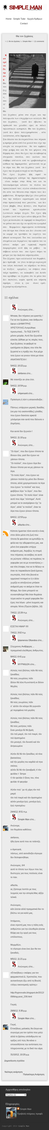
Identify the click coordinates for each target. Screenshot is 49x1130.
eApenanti (23, 393)
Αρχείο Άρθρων (34, 19)
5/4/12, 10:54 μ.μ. (18, 386)
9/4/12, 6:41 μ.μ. (18, 656)
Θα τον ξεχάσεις (14, 41)
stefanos (22, 373)
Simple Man (27, 41)
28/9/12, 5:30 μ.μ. (18, 1011)
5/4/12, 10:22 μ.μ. (18, 366)
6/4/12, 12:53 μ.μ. (18, 517)
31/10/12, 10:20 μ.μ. (19, 1054)
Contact (24, 23)
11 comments (39, 41)
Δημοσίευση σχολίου (14, 1061)
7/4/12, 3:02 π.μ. (18, 632)
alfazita (21, 525)
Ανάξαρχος (27, 646)
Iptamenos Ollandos (27, 640)
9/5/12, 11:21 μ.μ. (18, 959)
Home (9, 19)
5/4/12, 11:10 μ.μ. (18, 437)
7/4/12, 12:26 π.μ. (18, 612)
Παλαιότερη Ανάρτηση (33, 1074)
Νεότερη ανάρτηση (14, 1072)
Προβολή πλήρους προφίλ (30, 1114)
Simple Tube (19, 19)
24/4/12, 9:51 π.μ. (18, 812)
